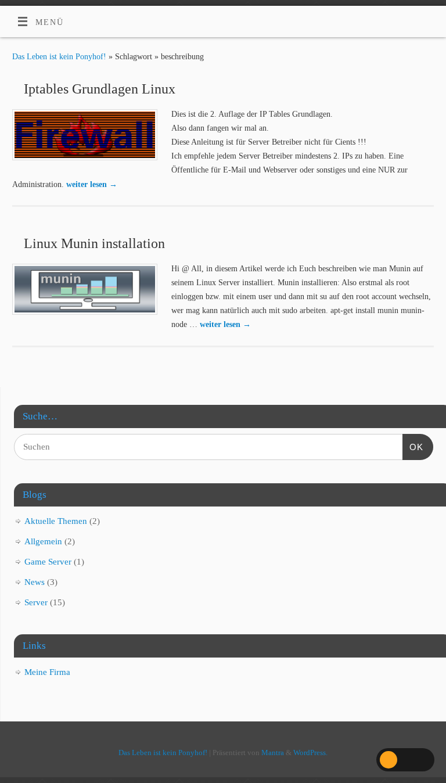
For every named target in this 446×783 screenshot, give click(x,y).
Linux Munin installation (94, 243)
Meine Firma (47, 672)
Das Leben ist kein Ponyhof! (59, 56)
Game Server (47, 561)
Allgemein (43, 541)
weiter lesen (91, 184)
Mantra (272, 753)
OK (412, 446)
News (34, 582)
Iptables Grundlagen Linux (99, 88)
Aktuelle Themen (55, 521)
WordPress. (310, 753)
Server (36, 602)
